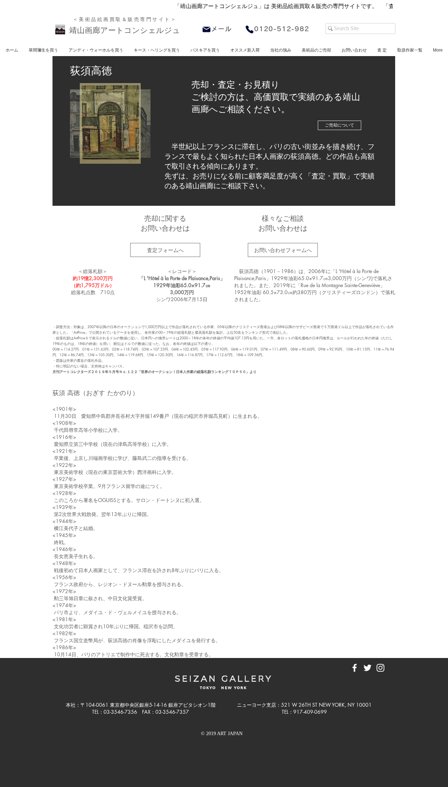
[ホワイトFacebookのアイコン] (354, 668)
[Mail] (206, 29)
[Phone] (249, 29)
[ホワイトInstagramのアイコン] (380, 668)
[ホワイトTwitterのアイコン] (367, 668)
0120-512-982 (281, 29)
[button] (245, 50)
